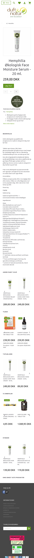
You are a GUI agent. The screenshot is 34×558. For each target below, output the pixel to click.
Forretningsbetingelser (9, 512)
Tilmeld (29, 528)
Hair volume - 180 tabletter (23, 415)
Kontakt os (6, 510)
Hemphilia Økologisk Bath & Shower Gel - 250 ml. (23, 461)
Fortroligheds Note (8, 505)
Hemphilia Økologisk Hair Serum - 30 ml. (8, 460)
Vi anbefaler (8, 393)
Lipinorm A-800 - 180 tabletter (8, 333)
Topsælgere (7, 354)
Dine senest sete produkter (13, 477)
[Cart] (30, 3)
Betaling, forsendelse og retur (11, 507)
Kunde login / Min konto (9, 503)
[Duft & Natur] (17, 12)
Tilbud (5, 311)
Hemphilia (9, 111)
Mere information (8, 123)
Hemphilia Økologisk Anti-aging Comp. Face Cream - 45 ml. (23, 296)
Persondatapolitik (8, 516)
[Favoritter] (19, 3)
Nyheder (6, 438)
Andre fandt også (10, 272)
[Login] (24, 3)
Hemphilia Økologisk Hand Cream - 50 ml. (23, 377)
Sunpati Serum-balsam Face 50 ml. (23, 333)
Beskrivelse (7, 133)
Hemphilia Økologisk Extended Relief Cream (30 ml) (9, 296)
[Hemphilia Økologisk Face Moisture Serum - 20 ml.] (17, 41)
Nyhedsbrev (6, 514)
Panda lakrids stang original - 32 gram (10, 416)
